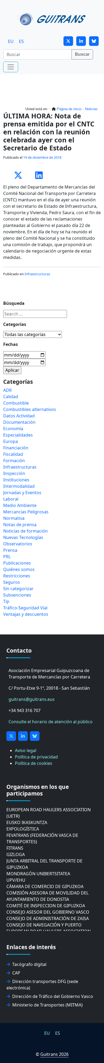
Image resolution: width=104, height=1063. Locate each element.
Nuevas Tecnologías (23, 537)
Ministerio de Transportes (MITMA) (47, 1005)
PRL (7, 557)
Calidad (10, 396)
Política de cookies (33, 763)
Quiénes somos (19, 569)
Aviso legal (25, 750)
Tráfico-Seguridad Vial (25, 608)
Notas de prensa (20, 524)
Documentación (19, 422)
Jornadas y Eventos (22, 492)
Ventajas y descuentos (25, 614)
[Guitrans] (52, 18)
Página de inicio (69, 109)
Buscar (82, 54)
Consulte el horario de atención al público (51, 722)
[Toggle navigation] (10, 67)
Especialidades (18, 435)
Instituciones (16, 480)
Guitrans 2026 (54, 1054)
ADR (7, 390)
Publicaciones (17, 563)
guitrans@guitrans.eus (32, 699)
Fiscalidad (13, 454)
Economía (13, 428)
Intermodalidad (19, 486)
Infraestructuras (37, 273)
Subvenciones (17, 595)
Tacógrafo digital (29, 964)
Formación (14, 460)
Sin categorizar (18, 589)
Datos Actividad (19, 416)
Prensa (10, 550)
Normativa (14, 518)
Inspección (14, 473)
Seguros (11, 582)
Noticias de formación (25, 531)
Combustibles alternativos (29, 409)
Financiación (15, 448)
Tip (6, 601)
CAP (16, 973)
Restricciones (16, 576)
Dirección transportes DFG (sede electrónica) (42, 984)
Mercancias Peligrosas (26, 512)
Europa (10, 441)
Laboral (10, 499)
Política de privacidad (36, 757)
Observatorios (17, 544)
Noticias (91, 109)
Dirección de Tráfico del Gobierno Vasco (52, 996)
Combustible (16, 403)
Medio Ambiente (20, 505)
